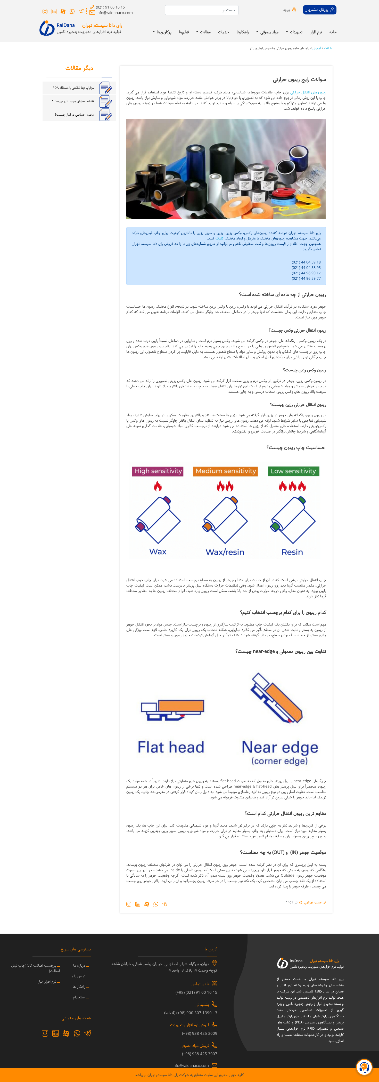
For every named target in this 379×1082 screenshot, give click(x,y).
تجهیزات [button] (295, 33)
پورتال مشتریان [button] (317, 10)
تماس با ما (77, 976)
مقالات (328, 48)
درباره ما (79, 966)
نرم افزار (316, 33)
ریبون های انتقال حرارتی (308, 92)
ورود (286, 10)
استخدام (79, 997)
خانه (332, 33)
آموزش (316, 48)
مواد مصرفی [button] (268, 33)
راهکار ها (79, 987)
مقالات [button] (205, 33)
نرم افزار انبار (47, 982)
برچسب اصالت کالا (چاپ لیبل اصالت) (35, 968)
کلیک (220, 239)
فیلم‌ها (184, 33)
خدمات (223, 33)
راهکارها (243, 33)
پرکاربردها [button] (163, 33)
